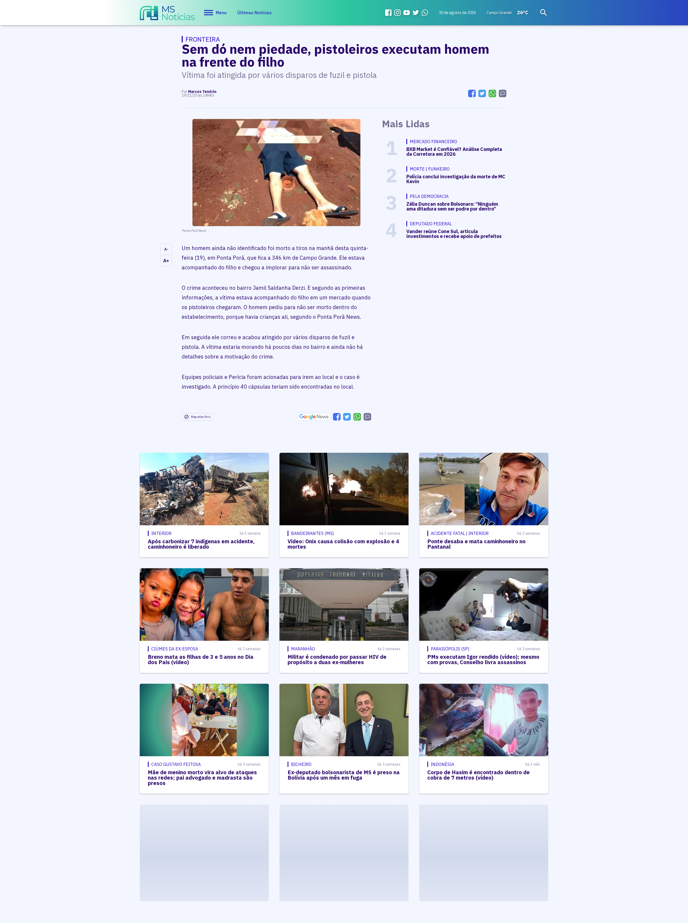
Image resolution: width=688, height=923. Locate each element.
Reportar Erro (200, 417)
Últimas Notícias (254, 12)
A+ (166, 261)
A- (166, 249)
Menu (221, 12)
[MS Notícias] (167, 15)
